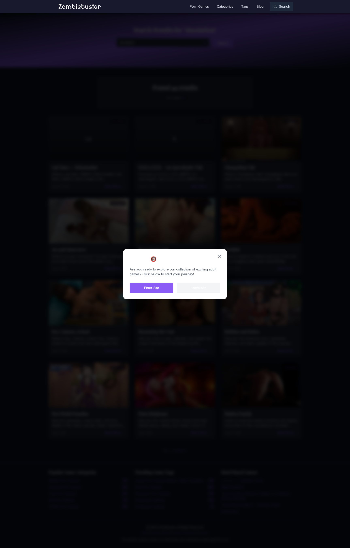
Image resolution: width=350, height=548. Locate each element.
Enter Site (151, 288)
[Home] (79, 6)
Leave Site (198, 288)
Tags (245, 6)
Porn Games (199, 6)
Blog (260, 6)
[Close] (220, 256)
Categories (225, 6)
